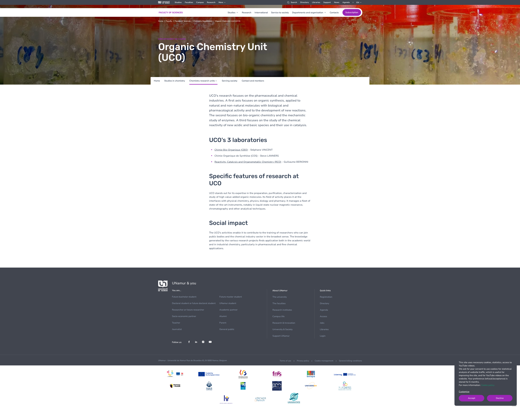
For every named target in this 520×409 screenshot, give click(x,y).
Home (160, 21)
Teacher (176, 322)
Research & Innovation (283, 322)
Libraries (316, 2)
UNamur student (227, 303)
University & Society (282, 329)
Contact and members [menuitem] (253, 80)
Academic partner (228, 309)
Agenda (346, 2)
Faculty (169, 21)
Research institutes (282, 309)
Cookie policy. (488, 385)
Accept (471, 398)
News (336, 2)
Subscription (351, 12)
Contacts (334, 12)
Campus (200, 2)
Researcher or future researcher (188, 309)
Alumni (223, 316)
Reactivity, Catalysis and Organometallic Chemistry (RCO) (247, 161)
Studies (178, 2)
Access (323, 316)
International (261, 12)
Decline (500, 398)
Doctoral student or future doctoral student (194, 303)
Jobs (322, 322)
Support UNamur (281, 335)
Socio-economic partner (184, 316)
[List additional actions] (359, 2)
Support (327, 2)
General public (226, 329)
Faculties (189, 2)
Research (211, 2)
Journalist (177, 329)
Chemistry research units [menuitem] (202, 80)
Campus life (278, 316)
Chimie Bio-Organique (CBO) (231, 149)
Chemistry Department (202, 21)
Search (294, 2)
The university (279, 296)
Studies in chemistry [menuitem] (174, 80)
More (221, 2)
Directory (304, 2)
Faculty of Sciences (183, 21)
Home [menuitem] (157, 80)
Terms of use (285, 360)
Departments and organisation (307, 12)
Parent (222, 322)
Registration (326, 296)
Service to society (280, 12)
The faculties (279, 303)
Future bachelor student (184, 296)
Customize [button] (464, 391)
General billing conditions (350, 360)
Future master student (230, 296)
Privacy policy (303, 360)
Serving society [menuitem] (229, 80)
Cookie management (324, 360)
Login (323, 335)
